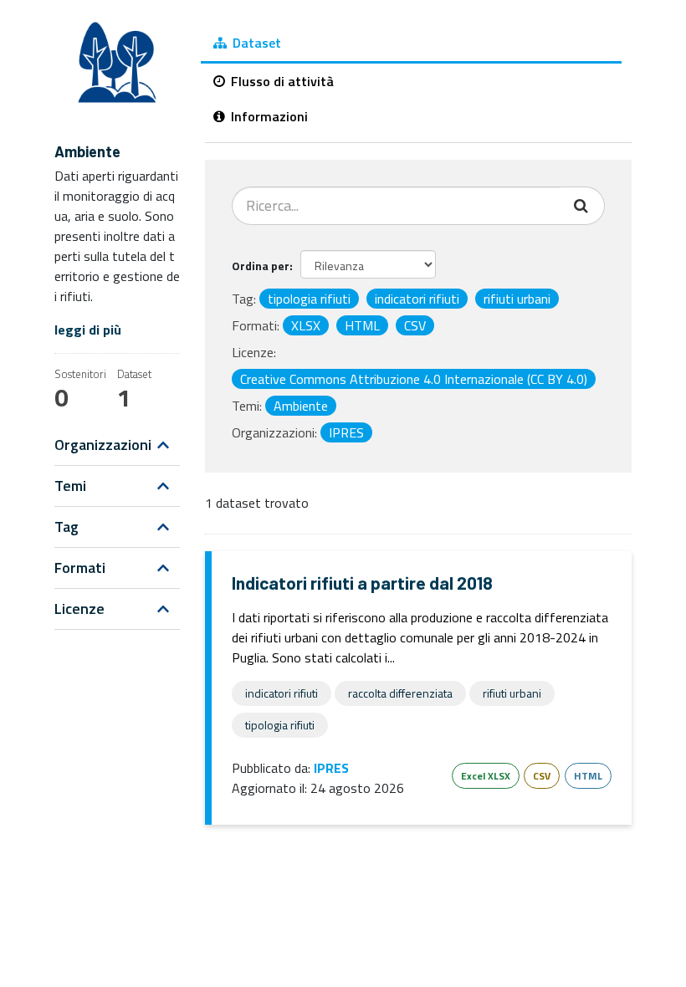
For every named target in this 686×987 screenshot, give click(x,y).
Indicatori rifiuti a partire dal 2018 (362, 582)
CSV (541, 776)
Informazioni (268, 116)
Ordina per (260, 265)
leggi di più (87, 330)
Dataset (255, 43)
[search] (583, 206)
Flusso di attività (281, 81)
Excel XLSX (485, 776)
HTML (588, 776)
